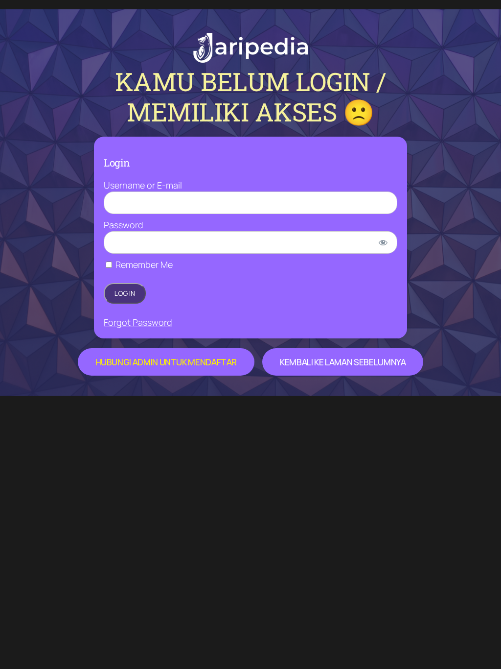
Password (123, 225)
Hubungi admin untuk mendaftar (166, 362)
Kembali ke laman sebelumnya (343, 362)
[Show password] (383, 242)
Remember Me (143, 264)
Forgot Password (138, 322)
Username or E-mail (143, 185)
